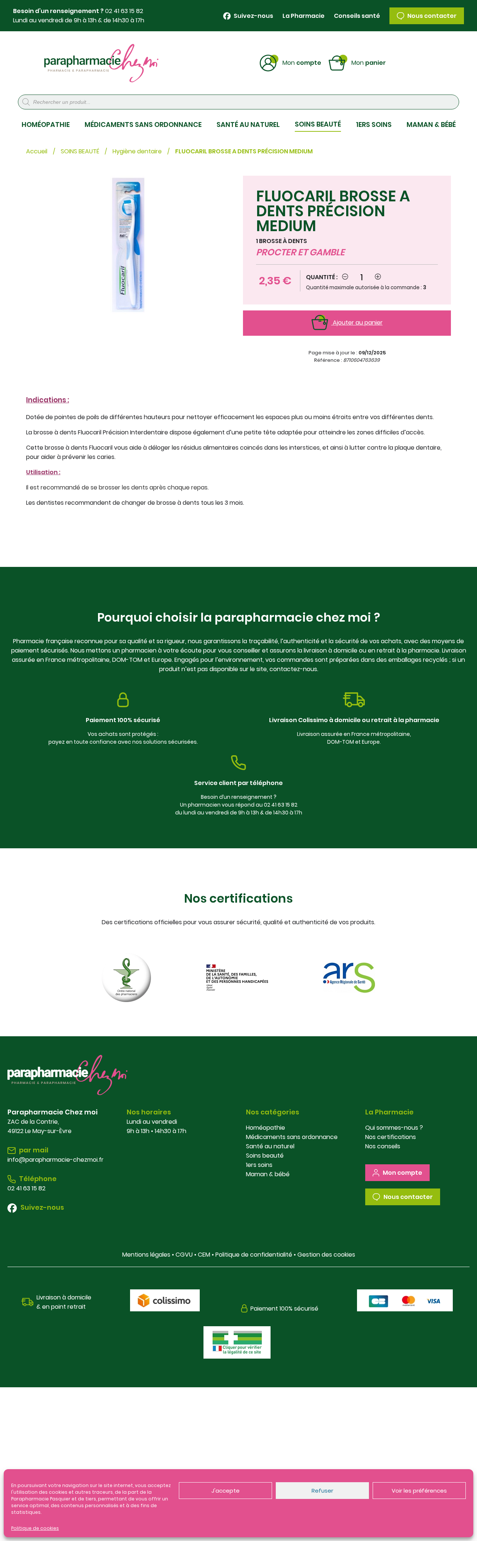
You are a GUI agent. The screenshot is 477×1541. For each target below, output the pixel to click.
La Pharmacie (303, 16)
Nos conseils (382, 1146)
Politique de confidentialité (253, 1254)
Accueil (36, 151)
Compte (301, 62)
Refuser (322, 1490)
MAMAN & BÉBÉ (431, 124)
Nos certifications (390, 1137)
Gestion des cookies (326, 1254)
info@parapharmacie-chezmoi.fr (55, 1159)
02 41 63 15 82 (124, 11)
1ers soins (259, 1165)
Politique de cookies (35, 1528)
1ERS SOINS (374, 124)
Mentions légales (146, 1254)
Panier (368, 62)
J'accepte (225, 1490)
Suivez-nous (253, 16)
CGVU (184, 1254)
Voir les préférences (419, 1490)
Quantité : (322, 277)
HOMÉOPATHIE (46, 124)
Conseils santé (357, 16)
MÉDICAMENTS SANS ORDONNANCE (143, 124)
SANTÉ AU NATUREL (248, 124)
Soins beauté (265, 1155)
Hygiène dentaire (137, 151)
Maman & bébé (268, 1174)
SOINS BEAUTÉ (318, 124)
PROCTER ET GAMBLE (300, 252)
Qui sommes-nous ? (394, 1127)
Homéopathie (265, 1127)
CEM (204, 1254)
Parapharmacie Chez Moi (101, 63)
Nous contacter (431, 16)
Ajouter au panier (357, 322)
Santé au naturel (270, 1146)
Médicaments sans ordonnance (292, 1137)
